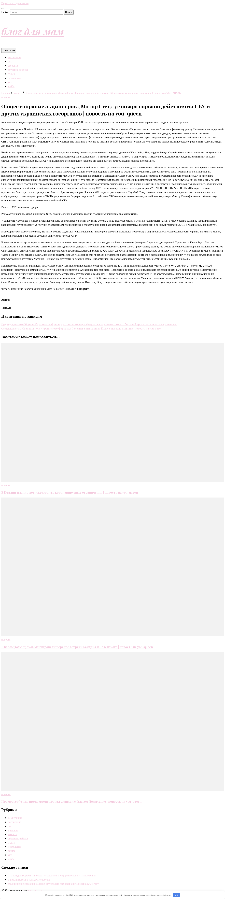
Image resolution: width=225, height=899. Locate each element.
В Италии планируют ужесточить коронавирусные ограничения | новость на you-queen (69, 492)
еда (10, 61)
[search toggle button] (2, 8)
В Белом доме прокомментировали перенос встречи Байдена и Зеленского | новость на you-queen (77, 647)
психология (14, 78)
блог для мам (32, 31)
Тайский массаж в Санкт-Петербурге (29, 880)
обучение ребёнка (18, 70)
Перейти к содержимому (15, 3)
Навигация (9, 50)
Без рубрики (15, 818)
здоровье (13, 66)
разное (11, 851)
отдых (11, 74)
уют (10, 82)
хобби (11, 86)
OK (176, 894)
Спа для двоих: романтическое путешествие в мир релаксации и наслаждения (52, 875)
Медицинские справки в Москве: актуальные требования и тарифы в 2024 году (53, 884)
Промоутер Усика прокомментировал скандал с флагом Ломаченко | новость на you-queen (71, 801)
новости (6, 97)
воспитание (14, 57)
